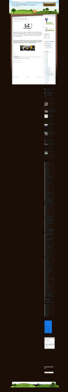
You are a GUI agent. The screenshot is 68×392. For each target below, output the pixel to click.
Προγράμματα (47, 285)
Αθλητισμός (46, 170)
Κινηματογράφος (47, 245)
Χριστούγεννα (47, 312)
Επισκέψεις (46, 226)
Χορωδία (46, 311)
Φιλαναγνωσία (47, 304)
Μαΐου (47, 78)
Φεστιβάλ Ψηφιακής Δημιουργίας (49, 302)
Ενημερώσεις (47, 221)
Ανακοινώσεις (47, 172)
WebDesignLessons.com (26, 386)
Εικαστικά (46, 212)
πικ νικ (46, 280)
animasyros (46, 314)
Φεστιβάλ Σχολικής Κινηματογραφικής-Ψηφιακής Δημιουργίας (49, 300)
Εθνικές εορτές (47, 211)
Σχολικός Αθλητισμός (48, 294)
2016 (46, 60)
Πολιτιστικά (46, 283)
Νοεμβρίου (47, 68)
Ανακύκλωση (47, 174)
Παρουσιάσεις (20, 21)
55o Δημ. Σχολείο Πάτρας (49, 47)
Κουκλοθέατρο (47, 248)
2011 (46, 66)
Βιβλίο (46, 184)
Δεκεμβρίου (47, 67)
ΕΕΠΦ (46, 208)
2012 (46, 65)
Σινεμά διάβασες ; (47, 291)
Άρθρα (46, 181)
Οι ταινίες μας (47, 262)
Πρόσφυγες (46, 286)
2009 (46, 83)
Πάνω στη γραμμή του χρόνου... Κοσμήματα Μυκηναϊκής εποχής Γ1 (51, 111)
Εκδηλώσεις (46, 213)
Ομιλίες (46, 264)
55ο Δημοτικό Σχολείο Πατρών (24, 5)
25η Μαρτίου (47, 162)
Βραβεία (17, 21)
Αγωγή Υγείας (47, 168)
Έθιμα (46, 210)
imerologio (53, 348)
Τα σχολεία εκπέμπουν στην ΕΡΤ (49, 296)
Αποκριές (46, 179)
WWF (46, 315)
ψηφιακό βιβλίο (47, 313)
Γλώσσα (46, 191)
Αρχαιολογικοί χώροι (48, 182)
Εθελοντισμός (47, 209)
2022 (46, 53)
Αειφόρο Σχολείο (47, 169)
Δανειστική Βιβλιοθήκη (48, 193)
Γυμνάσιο (46, 192)
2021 (46, 54)
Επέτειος (46, 224)
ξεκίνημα (46, 260)
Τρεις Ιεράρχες (47, 298)
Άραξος (46, 180)
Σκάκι (46, 292)
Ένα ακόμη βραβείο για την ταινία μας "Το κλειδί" (51, 125)
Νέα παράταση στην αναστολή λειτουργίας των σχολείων (51, 133)
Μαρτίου (47, 80)
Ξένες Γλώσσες (47, 261)
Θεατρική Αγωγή (47, 239)
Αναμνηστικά (47, 175)
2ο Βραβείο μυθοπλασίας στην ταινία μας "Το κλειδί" (51, 116)
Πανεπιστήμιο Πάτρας (48, 271)
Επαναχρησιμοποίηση (48, 223)
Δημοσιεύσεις (47, 194)
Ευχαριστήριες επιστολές (48, 234)
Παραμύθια (46, 272)
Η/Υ (45, 237)
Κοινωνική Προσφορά (48, 246)
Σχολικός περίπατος (51, 151)
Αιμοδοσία (46, 171)
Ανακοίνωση (47, 173)
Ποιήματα (46, 282)
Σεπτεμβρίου (47, 71)
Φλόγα (46, 305)
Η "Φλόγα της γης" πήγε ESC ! (20, 18)
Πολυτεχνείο (46, 284)
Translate (51, 373)
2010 (46, 82)
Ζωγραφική (46, 236)
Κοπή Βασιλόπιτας (47, 247)
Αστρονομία (46, 183)
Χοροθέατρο (46, 310)
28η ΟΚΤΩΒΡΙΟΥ (47, 163)
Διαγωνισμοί (46, 195)
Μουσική (46, 258)
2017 (46, 59)
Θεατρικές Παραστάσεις (48, 238)
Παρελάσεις (46, 274)
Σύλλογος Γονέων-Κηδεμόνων (49, 293)
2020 (46, 55)
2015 (46, 61)
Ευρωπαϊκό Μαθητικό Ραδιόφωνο (49, 231)
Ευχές (46, 235)
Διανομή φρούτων (47, 197)
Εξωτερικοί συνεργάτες (48, 222)
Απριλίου (47, 79)
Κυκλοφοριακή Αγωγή (48, 250)
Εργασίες (46, 227)
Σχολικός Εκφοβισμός (48, 295)
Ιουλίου (47, 72)
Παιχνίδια (46, 269)
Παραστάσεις (47, 273)
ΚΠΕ (45, 249)
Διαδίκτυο (46, 196)
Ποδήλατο (46, 281)
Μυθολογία (46, 259)
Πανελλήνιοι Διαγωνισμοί (48, 270)
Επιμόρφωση (47, 225)
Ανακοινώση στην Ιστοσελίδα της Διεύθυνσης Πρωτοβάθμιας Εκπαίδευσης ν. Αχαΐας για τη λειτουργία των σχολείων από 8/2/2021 (48, 95)
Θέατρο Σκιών (47, 240)
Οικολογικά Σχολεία (48, 263)
